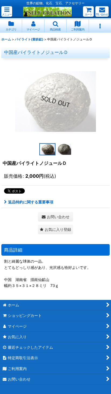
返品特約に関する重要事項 (30, 202)
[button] (6, 11)
